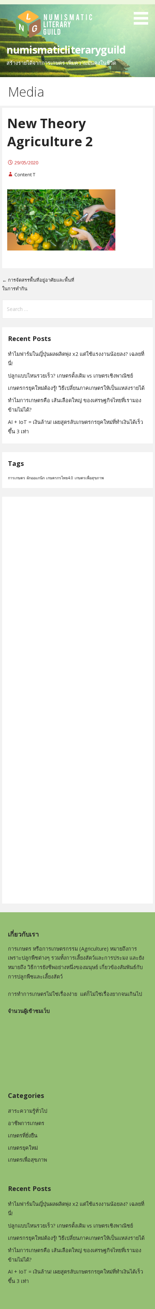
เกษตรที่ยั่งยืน (22, 1135)
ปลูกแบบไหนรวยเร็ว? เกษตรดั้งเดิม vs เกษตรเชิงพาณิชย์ (70, 375)
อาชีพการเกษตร (26, 1123)
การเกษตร (16, 477)
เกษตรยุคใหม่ (23, 1147)
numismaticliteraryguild (65, 49)
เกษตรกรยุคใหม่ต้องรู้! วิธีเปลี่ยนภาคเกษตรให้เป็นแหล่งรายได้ (76, 387)
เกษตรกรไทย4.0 (59, 477)
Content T (24, 174)
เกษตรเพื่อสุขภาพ (89, 477)
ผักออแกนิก (36, 477)
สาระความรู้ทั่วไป (27, 1110)
